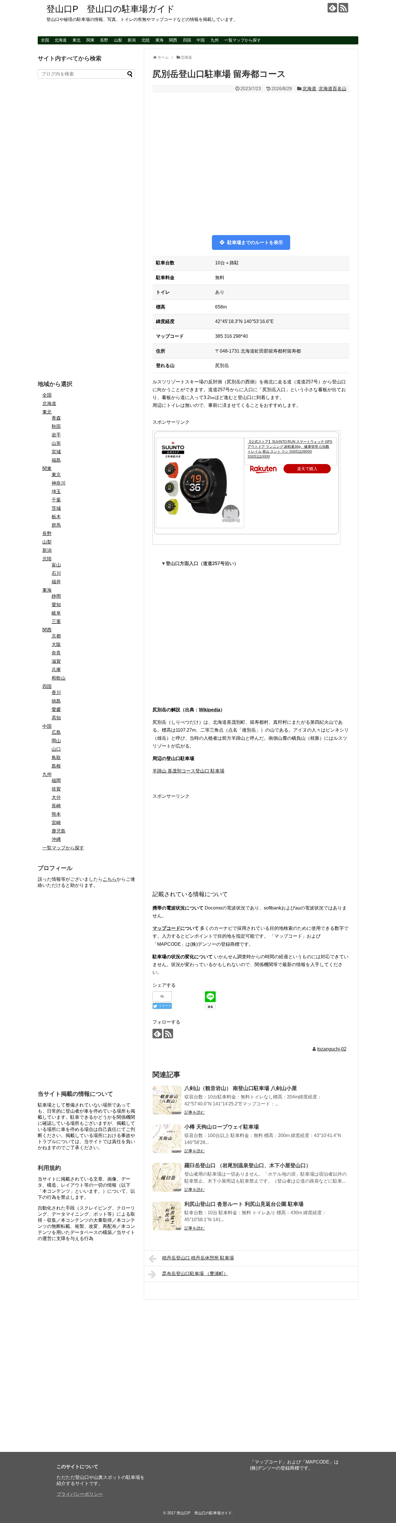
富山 (56, 564)
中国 (201, 40)
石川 (56, 573)
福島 (56, 460)
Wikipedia (209, 709)
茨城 (56, 508)
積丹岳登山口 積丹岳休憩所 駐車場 (198, 1257)
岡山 (56, 740)
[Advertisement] (251, 841)
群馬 (56, 525)
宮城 (56, 451)
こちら (110, 879)
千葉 (56, 499)
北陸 (145, 40)
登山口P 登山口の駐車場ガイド (110, 9)
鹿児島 (59, 831)
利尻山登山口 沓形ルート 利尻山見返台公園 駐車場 (244, 1204)
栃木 (56, 516)
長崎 (56, 805)
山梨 (118, 40)
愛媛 (56, 709)
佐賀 (56, 788)
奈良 (56, 652)
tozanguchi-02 (331, 1048)
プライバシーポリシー (80, 1494)
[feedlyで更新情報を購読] (332, 7)
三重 (56, 621)
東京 (56, 474)
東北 (76, 40)
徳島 (56, 701)
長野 (104, 40)
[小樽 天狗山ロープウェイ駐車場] (166, 1138)
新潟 (132, 40)
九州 (214, 40)
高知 (56, 717)
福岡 (56, 780)
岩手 (56, 434)
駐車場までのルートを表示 (255, 242)
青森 (56, 418)
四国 (187, 40)
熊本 (56, 814)
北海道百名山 (332, 88)
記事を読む (194, 1112)
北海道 (61, 40)
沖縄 (56, 839)
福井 (56, 581)
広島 (56, 732)
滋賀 (56, 661)
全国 (45, 40)
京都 (56, 636)
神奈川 (59, 483)
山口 (56, 749)
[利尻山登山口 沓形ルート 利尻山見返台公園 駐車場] (166, 1215)
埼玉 (56, 491)
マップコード (166, 928)
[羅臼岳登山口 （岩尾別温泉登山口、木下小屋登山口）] (166, 1177)
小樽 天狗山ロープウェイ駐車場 (221, 1127)
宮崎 (56, 822)
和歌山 (59, 678)
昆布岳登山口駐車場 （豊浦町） (195, 1273)
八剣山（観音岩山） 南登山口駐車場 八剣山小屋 (240, 1088)
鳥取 (56, 757)
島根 (56, 766)
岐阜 (56, 613)
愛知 (56, 604)
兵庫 (56, 669)
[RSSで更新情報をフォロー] (343, 7)
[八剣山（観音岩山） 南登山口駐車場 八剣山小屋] (166, 1100)
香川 (56, 692)
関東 (90, 40)
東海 (159, 40)
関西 (173, 40)
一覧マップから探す (242, 40)
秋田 (56, 426)
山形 (56, 443)
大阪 (56, 644)
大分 (56, 797)
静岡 (56, 596)
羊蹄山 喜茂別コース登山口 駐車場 (188, 770)
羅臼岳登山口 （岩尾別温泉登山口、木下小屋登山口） (247, 1165)
